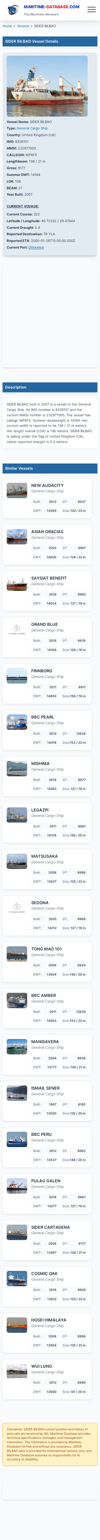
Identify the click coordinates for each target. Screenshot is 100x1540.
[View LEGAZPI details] (17, 815)
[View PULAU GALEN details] (17, 1186)
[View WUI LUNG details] (17, 1371)
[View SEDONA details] (17, 907)
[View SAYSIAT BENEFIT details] (17, 583)
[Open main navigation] (91, 10)
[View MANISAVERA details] (17, 1046)
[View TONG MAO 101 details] (17, 954)
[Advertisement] (50, 1489)
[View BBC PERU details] (17, 1139)
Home (7, 26)
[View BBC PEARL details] (17, 722)
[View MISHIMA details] (17, 768)
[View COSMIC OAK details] (17, 1278)
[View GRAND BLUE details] (17, 629)
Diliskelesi (36, 247)
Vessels (23, 26)
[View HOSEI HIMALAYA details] (17, 1325)
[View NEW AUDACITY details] (17, 490)
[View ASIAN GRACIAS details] (17, 536)
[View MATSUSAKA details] (17, 861)
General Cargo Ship (32, 128)
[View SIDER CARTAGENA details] (17, 1232)
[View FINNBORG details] (17, 676)
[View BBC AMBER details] (17, 1000)
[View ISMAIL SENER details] (17, 1093)
